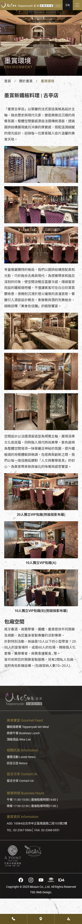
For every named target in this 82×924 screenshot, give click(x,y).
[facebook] (20, 880)
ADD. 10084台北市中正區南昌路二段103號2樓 (37, 823)
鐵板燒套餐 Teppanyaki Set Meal (28, 727)
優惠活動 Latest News (21, 757)
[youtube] (41, 880)
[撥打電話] (13, 919)
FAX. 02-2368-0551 (47, 830)
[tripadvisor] (51, 880)
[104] (61, 880)
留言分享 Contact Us (20, 781)
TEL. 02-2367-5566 (19, 830)
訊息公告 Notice (17, 763)
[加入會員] (68, 919)
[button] (68, 5)
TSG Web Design (40, 892)
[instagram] (31, 880)
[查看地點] (41, 919)
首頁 (7, 81)
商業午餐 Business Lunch (23, 733)
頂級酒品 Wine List (19, 739)
